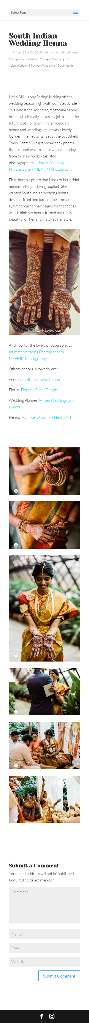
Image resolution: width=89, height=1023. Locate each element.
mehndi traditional (66, 52)
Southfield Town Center (41, 379)
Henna (48, 52)
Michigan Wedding (52, 59)
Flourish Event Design (39, 389)
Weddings (49, 65)
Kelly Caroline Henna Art (50, 417)
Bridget (17, 52)
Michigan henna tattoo (23, 59)
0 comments (65, 65)
